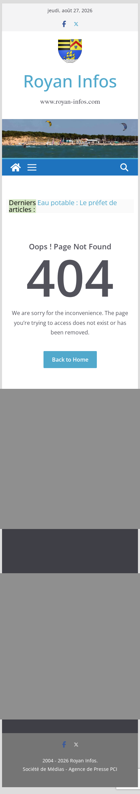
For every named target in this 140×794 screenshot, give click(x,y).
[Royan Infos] (70, 123)
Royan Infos (70, 81)
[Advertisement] (70, 459)
